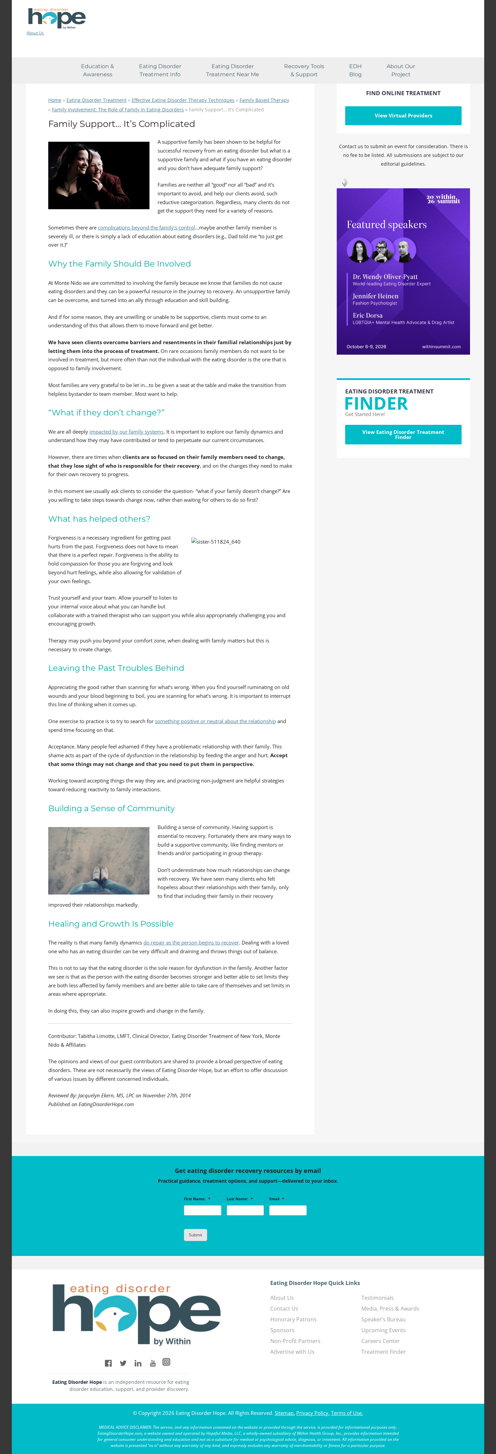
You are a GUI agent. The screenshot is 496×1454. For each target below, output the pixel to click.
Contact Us (284, 1308)
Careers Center (380, 1341)
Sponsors (282, 1330)
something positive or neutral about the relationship (215, 721)
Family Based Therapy (264, 100)
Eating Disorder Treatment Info (160, 70)
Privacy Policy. (313, 1412)
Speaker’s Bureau (383, 1319)
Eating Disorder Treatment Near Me (232, 70)
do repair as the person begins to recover (191, 942)
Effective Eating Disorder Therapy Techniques (183, 100)
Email (276, 1199)
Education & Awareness (97, 70)
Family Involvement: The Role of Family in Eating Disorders (118, 109)
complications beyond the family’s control (146, 227)
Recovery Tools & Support (304, 70)
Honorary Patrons (293, 1319)
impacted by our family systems (126, 431)
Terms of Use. (347, 1412)
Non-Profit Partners (295, 1341)
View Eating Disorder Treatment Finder (403, 434)
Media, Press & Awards (390, 1308)
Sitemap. (285, 1412)
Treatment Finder (383, 1351)
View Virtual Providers (403, 115)
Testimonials (377, 1297)
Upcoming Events (383, 1330)
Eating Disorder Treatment (96, 100)
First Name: (197, 1199)
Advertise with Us (292, 1351)
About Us (35, 33)
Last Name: (240, 1199)
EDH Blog (355, 70)
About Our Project (401, 70)
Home (54, 100)
